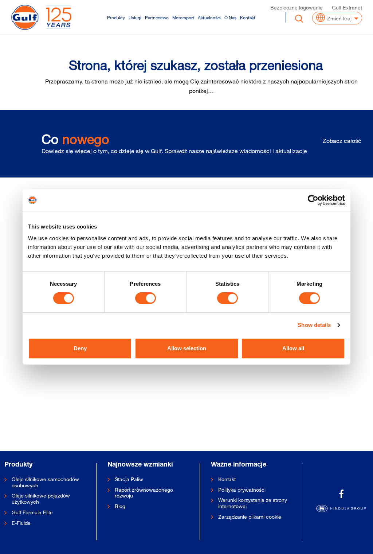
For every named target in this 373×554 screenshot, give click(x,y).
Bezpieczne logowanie (296, 7)
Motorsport (183, 17)
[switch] (145, 298)
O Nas (230, 17)
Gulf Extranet (347, 7)
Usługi (135, 17)
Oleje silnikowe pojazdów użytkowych (41, 499)
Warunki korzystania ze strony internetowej (252, 503)
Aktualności (209, 17)
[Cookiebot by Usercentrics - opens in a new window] (313, 200)
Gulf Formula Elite (32, 512)
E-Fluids (21, 523)
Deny (80, 348)
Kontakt (247, 17)
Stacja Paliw (129, 479)
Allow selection (186, 348)
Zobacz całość (342, 140)
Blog (120, 506)
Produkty (116, 17)
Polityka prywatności (242, 490)
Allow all (293, 348)
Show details (314, 325)
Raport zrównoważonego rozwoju (144, 493)
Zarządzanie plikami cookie (249, 517)
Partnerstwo (157, 17)
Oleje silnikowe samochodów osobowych (45, 482)
